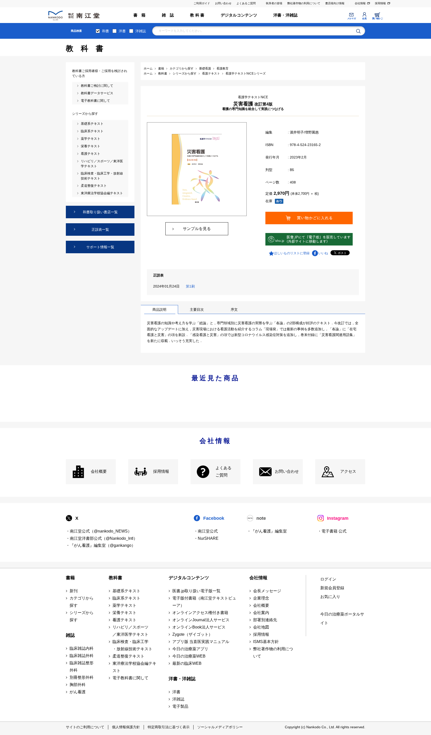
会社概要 (99, 471)
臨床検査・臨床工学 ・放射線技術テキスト (132, 645)
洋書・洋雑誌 (285, 15)
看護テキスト (124, 620)
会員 (364, 18)
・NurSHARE (206, 538)
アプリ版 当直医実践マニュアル (200, 642)
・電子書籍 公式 (332, 531)
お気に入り (330, 596)
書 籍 (139, 15)
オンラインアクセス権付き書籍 (200, 612)
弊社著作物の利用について (303, 3)
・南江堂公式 (206, 531)
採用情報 (380, 3)
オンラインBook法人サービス (198, 627)
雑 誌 (168, 15)
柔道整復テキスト (128, 656)
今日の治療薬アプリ (190, 649)
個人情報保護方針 (126, 727)
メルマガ (351, 18)
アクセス (348, 471)
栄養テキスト (124, 612)
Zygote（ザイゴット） (192, 634)
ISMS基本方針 (266, 642)
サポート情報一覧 (100, 247)
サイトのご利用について (85, 727)
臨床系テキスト (126, 598)
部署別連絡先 (265, 620)
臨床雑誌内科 (82, 648)
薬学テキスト (124, 605)
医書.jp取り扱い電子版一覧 (196, 591)
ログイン (328, 579)
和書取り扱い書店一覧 (100, 212)
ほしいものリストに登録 (292, 253)
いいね (323, 253)
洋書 (122, 31)
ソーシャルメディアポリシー (220, 727)
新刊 (74, 591)
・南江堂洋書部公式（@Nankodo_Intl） (101, 538)
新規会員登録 (332, 588)
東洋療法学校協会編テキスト (134, 667)
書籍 (70, 577)
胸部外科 (78, 684)
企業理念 (261, 598)
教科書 (115, 577)
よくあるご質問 (246, 3)
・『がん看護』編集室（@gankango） (100, 545)
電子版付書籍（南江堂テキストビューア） (204, 602)
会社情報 (360, 3)
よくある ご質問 (223, 471)
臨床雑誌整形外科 (82, 666)
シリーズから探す (82, 616)
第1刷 (191, 286)
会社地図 (261, 627)
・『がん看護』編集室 (267, 531)
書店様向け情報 (334, 3)
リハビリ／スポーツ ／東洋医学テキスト (130, 630)
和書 (105, 31)
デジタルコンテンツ (239, 15)
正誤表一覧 (100, 230)
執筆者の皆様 (274, 3)
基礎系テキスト (126, 591)
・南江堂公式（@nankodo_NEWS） (99, 531)
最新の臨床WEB (187, 663)
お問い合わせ (223, 3)
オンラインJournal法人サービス (200, 620)
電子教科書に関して (130, 678)
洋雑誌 (140, 31)
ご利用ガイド (202, 3)
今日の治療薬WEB (189, 656)
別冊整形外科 (82, 677)
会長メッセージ (267, 591)
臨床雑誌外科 (82, 656)
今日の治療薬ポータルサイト (342, 618)
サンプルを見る (197, 228)
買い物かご (377, 18)
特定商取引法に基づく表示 (169, 727)
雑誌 (70, 635)
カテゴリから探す (82, 602)
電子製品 (180, 706)
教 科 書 (197, 15)
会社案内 (261, 612)
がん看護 (78, 692)
